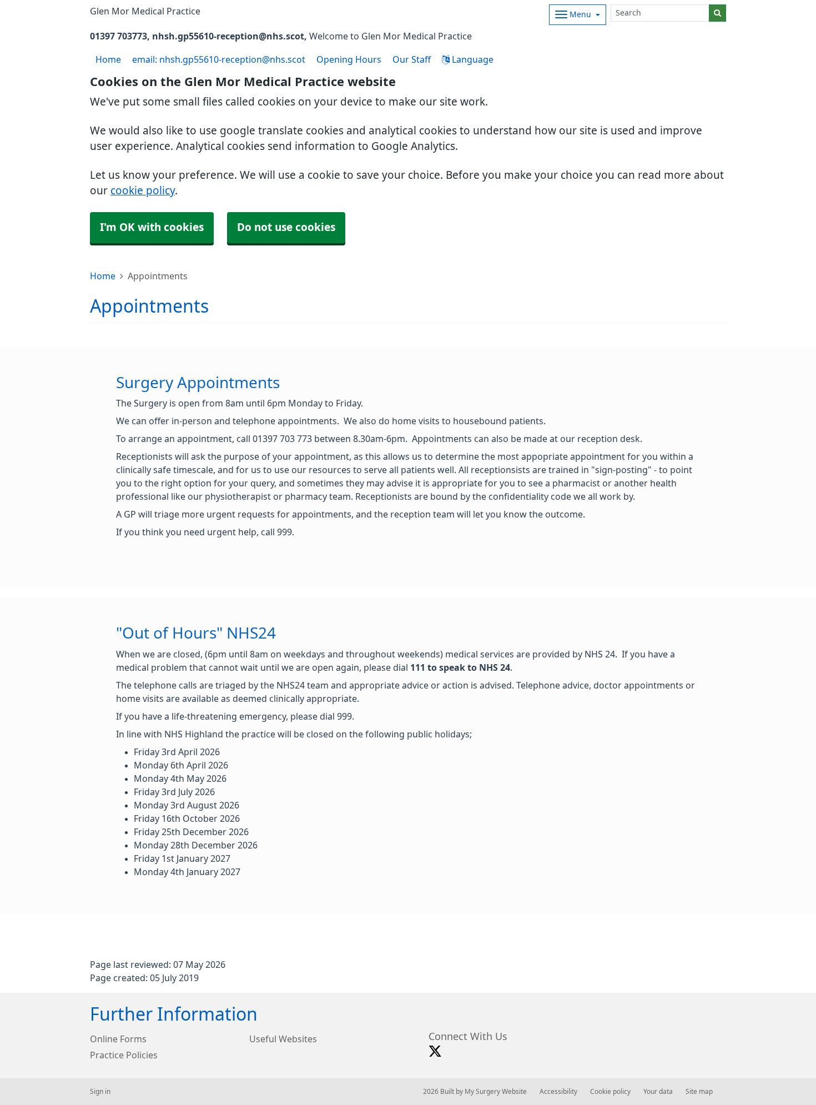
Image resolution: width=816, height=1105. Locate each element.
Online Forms (118, 1038)
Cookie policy (610, 1091)
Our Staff (411, 59)
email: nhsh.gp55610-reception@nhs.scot (218, 59)
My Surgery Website (496, 1091)
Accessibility (558, 1091)
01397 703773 (118, 36)
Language (471, 59)
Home (102, 276)
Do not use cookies (286, 227)
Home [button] (108, 59)
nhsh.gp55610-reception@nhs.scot (228, 36)
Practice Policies (124, 1055)
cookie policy (142, 190)
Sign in (100, 1091)
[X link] (435, 1051)
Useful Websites (283, 1038)
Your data (658, 1091)
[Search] (717, 13)
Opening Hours (348, 59)
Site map (699, 1091)
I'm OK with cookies (152, 227)
